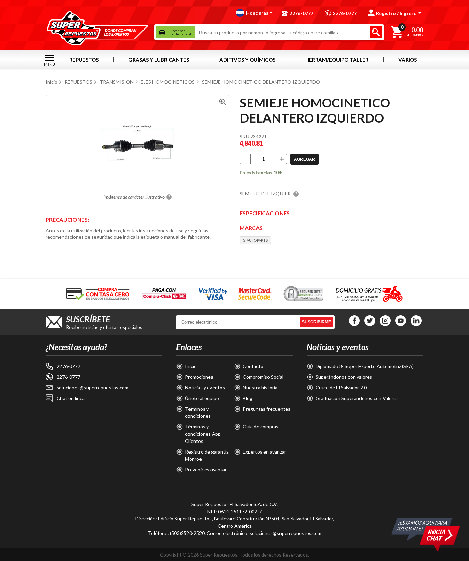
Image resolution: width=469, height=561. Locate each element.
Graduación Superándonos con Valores (357, 398)
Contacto (253, 366)
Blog (247, 398)
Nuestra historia (260, 387)
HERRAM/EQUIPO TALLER (336, 60)
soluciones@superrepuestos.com (92, 387)
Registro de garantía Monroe (207, 455)
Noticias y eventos (205, 387)
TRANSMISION (117, 82)
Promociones (199, 377)
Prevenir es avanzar (206, 469)
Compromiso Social (263, 377)
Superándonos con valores (344, 377)
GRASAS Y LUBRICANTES (158, 60)
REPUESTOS (84, 60)
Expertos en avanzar (264, 452)
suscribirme (316, 322)
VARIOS (407, 60)
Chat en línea (71, 398)
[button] (254, 13)
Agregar (304, 159)
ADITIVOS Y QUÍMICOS (247, 60)
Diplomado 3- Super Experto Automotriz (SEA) (365, 366)
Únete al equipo (202, 398)
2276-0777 (68, 366)
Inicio (51, 82)
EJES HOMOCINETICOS (168, 82)
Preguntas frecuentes (266, 409)
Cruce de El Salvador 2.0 (341, 387)
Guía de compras (260, 427)
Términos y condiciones (198, 412)
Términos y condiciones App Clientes (203, 434)
